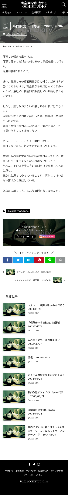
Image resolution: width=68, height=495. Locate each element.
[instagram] (38, 464)
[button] (7, 260)
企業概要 (19, 470)
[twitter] (34, 464)
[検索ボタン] (64, 4)
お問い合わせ (56, 470)
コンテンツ (31, 470)
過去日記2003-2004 (16, 33)
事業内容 (9, 470)
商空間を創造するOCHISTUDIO (34, 4)
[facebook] (29, 464)
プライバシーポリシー (34, 475)
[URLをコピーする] (60, 260)
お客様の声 (43, 470)
